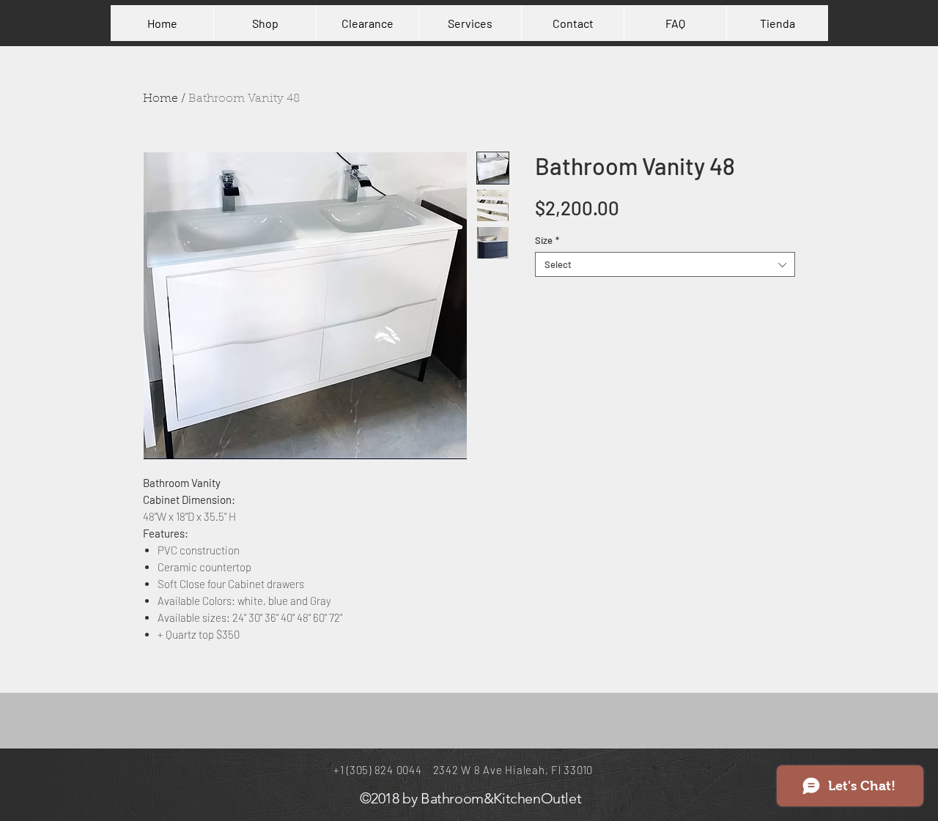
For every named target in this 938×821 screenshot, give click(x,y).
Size (547, 240)
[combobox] (665, 264)
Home (160, 99)
